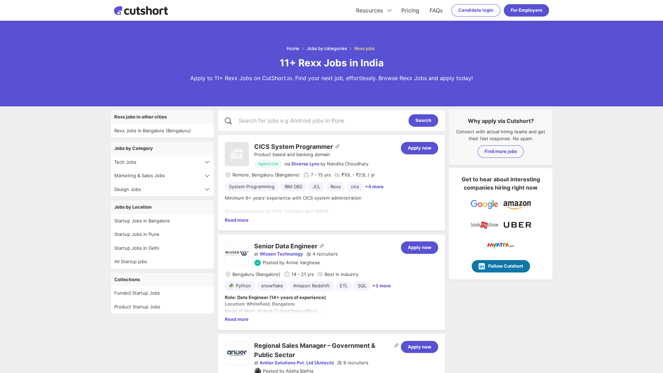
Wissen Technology (281, 254)
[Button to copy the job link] (337, 146)
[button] (322, 254)
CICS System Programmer (293, 146)
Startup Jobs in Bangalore (142, 220)
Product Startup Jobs (137, 306)
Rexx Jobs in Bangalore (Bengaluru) (152, 130)
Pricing (410, 10)
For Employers (526, 10)
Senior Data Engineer (285, 246)
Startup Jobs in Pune (137, 234)
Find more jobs (500, 151)
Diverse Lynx (305, 163)
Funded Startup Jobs (137, 293)
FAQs (436, 10)
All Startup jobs (130, 261)
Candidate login (475, 10)
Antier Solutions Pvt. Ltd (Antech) (297, 362)
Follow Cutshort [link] (505, 266)
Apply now (419, 148)
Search (423, 120)
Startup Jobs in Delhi (136, 248)
